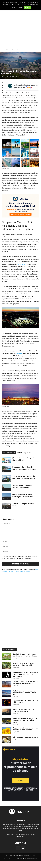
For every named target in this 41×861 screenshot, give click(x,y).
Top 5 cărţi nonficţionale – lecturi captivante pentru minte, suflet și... (25, 655)
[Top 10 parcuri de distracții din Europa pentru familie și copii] (6, 478)
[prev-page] (3, 513)
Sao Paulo (19, 353)
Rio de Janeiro (22, 264)
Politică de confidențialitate (23, 855)
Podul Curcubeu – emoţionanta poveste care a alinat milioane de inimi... (24, 692)
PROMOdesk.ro (20, 836)
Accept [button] (27, 7)
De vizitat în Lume (17, 50)
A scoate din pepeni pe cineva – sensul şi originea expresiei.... (24, 664)
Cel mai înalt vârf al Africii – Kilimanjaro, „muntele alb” (22, 495)
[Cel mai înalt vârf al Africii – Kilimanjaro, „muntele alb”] (6, 496)
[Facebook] (18, 848)
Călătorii (8, 50)
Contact (34, 855)
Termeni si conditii (10, 855)
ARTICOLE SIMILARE (9, 452)
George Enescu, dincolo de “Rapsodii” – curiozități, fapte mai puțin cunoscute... (26, 674)
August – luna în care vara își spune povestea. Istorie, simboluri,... (25, 729)
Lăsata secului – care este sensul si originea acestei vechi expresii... (25, 738)
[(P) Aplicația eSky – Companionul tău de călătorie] (6, 460)
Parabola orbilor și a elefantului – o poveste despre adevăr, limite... (25, 683)
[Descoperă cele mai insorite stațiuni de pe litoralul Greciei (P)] (6, 469)
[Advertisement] (20, 26)
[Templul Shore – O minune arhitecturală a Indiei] (6, 487)
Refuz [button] (13, 7)
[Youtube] (23, 848)
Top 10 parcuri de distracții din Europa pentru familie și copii (23, 477)
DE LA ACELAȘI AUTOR (24, 452)
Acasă (2, 50)
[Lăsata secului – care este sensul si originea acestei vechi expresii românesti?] (6, 739)
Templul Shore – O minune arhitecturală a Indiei (22, 486)
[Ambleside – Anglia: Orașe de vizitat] (6, 506)
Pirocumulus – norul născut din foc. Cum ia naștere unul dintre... (25, 710)
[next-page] (6, 513)
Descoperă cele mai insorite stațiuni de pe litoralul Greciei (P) (24, 468)
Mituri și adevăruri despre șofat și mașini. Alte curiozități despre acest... (25, 720)
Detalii (20, 7)
